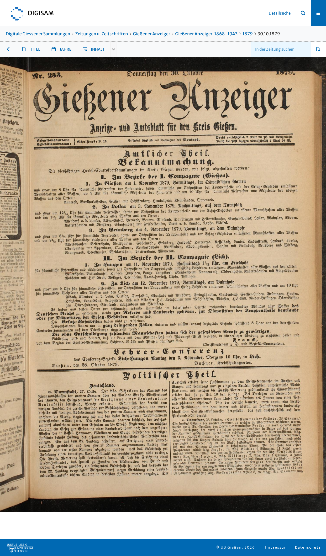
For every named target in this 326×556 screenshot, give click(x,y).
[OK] (303, 13)
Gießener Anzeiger (151, 34)
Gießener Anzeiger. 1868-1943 (206, 34)
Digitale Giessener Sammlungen (38, 34)
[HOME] (30, 13)
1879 (247, 34)
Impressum (276, 547)
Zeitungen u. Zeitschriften (101, 34)
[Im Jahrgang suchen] (318, 49)
